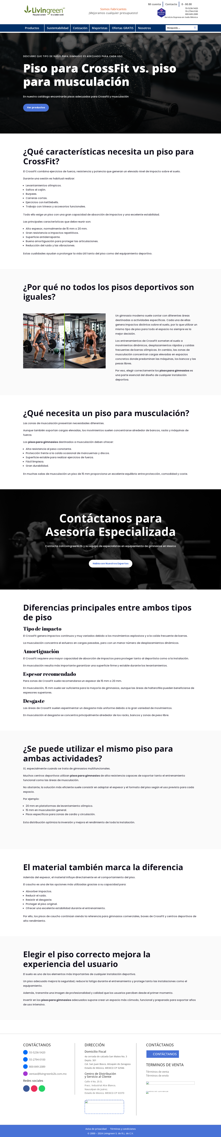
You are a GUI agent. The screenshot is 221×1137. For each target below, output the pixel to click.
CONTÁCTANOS (165, 1054)
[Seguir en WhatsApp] (42, 1088)
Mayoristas (99, 28)
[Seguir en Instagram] (34, 1088)
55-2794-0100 (191, 11)
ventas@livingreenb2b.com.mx (48, 1074)
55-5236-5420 (191, 8)
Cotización (80, 28)
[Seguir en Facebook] (26, 1088)
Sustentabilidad (57, 28)
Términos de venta (157, 1071)
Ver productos (36, 107)
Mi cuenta (154, 4)
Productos (32, 28)
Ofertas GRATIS (122, 28)
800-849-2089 (191, 14)
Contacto (171, 4)
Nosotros (144, 28)
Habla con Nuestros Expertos (110, 563)
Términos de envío (157, 1075)
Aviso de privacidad (96, 1129)
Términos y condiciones (123, 1129)
